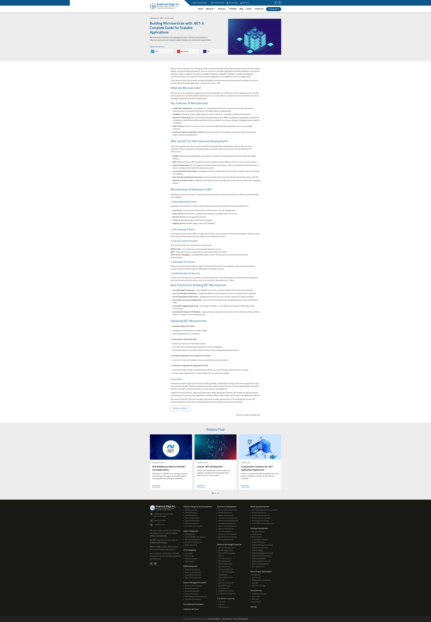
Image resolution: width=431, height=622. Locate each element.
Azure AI (221, 604)
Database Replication (259, 558)
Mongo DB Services (258, 542)
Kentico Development (192, 594)
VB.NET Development (225, 564)
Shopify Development (225, 513)
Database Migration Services (261, 561)
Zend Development (224, 585)
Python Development (192, 518)
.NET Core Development (226, 548)
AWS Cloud (255, 599)
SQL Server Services (258, 531)
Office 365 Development (193, 540)
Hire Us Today (233, 3)
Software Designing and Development (197, 506)
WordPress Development (193, 586)
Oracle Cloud (256, 602)
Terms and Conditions (240, 619)
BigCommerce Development (227, 526)
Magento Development (226, 515)
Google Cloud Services (259, 594)
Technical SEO (256, 577)
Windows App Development (261, 518)
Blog (241, 8)
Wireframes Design (191, 559)
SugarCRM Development (193, 575)
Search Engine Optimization (261, 571)
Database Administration (260, 548)
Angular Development (192, 521)
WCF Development (224, 561)
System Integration (190, 531)
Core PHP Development (226, 572)
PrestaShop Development (226, 523)
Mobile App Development (259, 506)
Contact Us (259, 8)
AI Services (221, 602)
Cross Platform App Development (263, 523)
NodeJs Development (192, 523)
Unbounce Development (193, 599)
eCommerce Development (226, 506)
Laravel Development (225, 569)
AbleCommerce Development (228, 521)
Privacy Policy (227, 619)
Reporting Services (258, 567)
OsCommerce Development (227, 534)
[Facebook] (275, 2)
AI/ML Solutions (223, 607)
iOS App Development (259, 513)
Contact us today (181, 408)
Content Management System (194, 582)
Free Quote (273, 9)
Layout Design (189, 561)
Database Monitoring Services (261, 556)
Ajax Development (224, 567)
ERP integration (190, 534)
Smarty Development (225, 577)
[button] (212, 493)
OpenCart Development (226, 529)
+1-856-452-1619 (218, 3)
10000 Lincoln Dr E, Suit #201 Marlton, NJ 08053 (163, 515)
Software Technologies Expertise (229, 544)
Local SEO (255, 583)
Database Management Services (262, 545)
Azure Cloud (256, 596)
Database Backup (257, 550)
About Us (209, 8)
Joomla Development (192, 591)
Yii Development (223, 588)
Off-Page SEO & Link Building (261, 580)
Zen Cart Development (225, 539)
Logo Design (189, 553)
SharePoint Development (193, 542)
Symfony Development (226, 583)
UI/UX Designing (189, 550)
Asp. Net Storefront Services (227, 537)
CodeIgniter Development (227, 593)
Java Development (191, 515)
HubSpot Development (192, 569)
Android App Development (261, 515)
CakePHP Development (226, 591)
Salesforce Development (193, 572)
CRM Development (190, 566)
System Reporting (191, 545)
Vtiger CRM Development (193, 578)
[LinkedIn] (279, 2)
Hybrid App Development (260, 521)
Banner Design (189, 556)
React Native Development (194, 526)
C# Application (223, 575)
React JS (221, 556)
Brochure (245, 3)
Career (249, 8)
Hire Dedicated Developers (193, 604)
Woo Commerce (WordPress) (227, 510)
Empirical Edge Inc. (214, 619)
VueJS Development (225, 558)
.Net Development (191, 510)
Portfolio (232, 8)
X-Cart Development (225, 531)
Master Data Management (260, 564)
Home (200, 8)
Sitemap (253, 606)
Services (221, 8)
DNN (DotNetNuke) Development (196, 597)
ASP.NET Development (225, 550)
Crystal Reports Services (260, 540)
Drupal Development (192, 588)
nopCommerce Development (228, 518)
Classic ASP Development (226, 553)
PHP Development (191, 513)
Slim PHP (221, 580)
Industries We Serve (191, 609)
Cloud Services (256, 590)
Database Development (259, 528)
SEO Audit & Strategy (259, 586)
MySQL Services (257, 534)
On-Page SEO (256, 575)
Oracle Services (257, 537)
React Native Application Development (265, 510)
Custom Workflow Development (195, 537)
